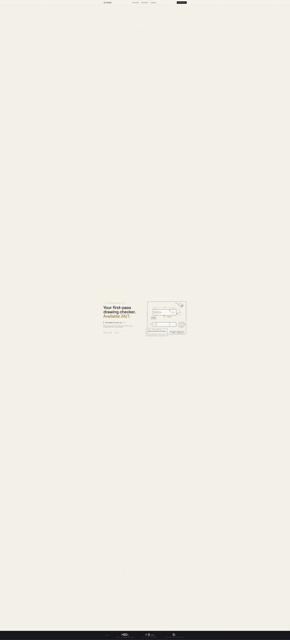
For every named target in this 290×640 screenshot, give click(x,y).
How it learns (144, 2)
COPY (124, 322)
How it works (135, 2)
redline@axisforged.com (113, 322)
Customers (153, 2)
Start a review (181, 2)
